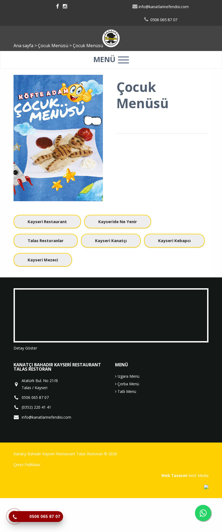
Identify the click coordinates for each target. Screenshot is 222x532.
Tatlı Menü (126, 391)
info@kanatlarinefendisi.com (163, 6)
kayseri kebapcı (174, 240)
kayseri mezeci (43, 259)
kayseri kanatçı (111, 240)
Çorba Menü (127, 383)
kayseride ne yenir (117, 221)
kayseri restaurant (47, 221)
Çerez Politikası (27, 464)
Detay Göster (25, 348)
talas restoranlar (46, 240)
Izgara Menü (127, 376)
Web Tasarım (174, 475)
